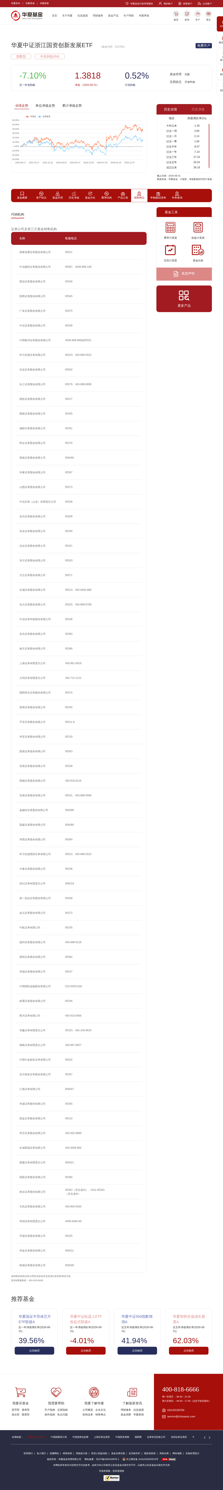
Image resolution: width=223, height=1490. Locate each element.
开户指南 (50, 1409)
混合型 (15, 1414)
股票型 (26, 1414)
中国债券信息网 (80, 1437)
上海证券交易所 (102, 1437)
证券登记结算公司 (156, 1437)
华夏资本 (15, 3)
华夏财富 (44, 3)
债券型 (26, 1409)
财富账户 (187, 3)
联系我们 (28, 1453)
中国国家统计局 (59, 1437)
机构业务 (88, 1414)
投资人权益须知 (99, 1453)
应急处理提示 (192, 1453)
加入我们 (41, 1453)
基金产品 (113, 15)
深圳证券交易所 (179, 1437)
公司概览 (88, 1409)
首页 (54, 15)
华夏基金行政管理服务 (141, 3)
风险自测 (164, 1453)
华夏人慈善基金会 (36, 1437)
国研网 (138, 1437)
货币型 (15, 1409)
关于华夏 (67, 15)
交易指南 (62, 1409)
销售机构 (67, 1453)
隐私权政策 (150, 1453)
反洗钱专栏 (134, 1453)
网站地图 (177, 1453)
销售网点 (100, 1414)
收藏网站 (54, 1453)
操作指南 (50, 1414)
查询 (187, 19)
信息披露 (82, 15)
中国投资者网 (122, 1437)
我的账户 (168, 3)
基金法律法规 (118, 1453)
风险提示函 (81, 1453)
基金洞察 (126, 1414)
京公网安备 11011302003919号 (142, 1459)
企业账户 (207, 3)
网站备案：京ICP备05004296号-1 (102, 1459)
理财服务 (98, 15)
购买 (176, 19)
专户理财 (128, 15)
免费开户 (203, 45)
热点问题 (62, 1414)
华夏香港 (30, 3)
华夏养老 (144, 15)
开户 (197, 19)
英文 (208, 19)
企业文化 (100, 1409)
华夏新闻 (138, 1414)
